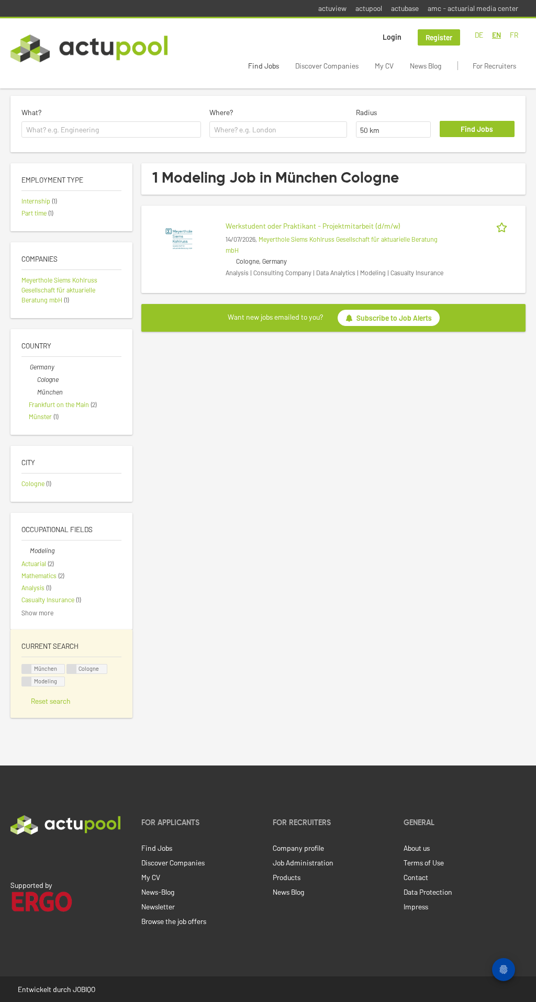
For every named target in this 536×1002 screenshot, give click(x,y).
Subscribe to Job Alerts (394, 317)
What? (31, 112)
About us (417, 847)
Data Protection (428, 891)
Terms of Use (424, 862)
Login (392, 36)
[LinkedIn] (16, 856)
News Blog (425, 65)
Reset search (51, 700)
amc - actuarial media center (473, 8)
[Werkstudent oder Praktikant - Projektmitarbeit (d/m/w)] (179, 237)
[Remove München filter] (33, 392)
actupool (368, 8)
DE (479, 34)
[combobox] (111, 129)
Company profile (298, 847)
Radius (366, 112)
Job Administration (303, 862)
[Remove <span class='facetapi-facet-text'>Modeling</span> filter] (26, 681)
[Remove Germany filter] (25, 367)
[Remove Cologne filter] (33, 379)
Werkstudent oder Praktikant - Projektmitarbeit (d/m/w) (313, 225)
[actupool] (89, 48)
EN (496, 34)
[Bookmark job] (503, 225)
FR (514, 34)
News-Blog (157, 891)
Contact (416, 877)
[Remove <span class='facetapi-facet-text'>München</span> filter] (26, 669)
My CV (384, 65)
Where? (221, 112)
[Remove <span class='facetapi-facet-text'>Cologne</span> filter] (71, 669)
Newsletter (158, 906)
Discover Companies (327, 65)
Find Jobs (263, 65)
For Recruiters (494, 65)
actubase (405, 8)
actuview (332, 8)
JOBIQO (84, 989)
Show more (37, 613)
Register (439, 37)
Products (286, 877)
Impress (416, 906)
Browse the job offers (173, 921)
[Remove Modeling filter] (25, 550)
